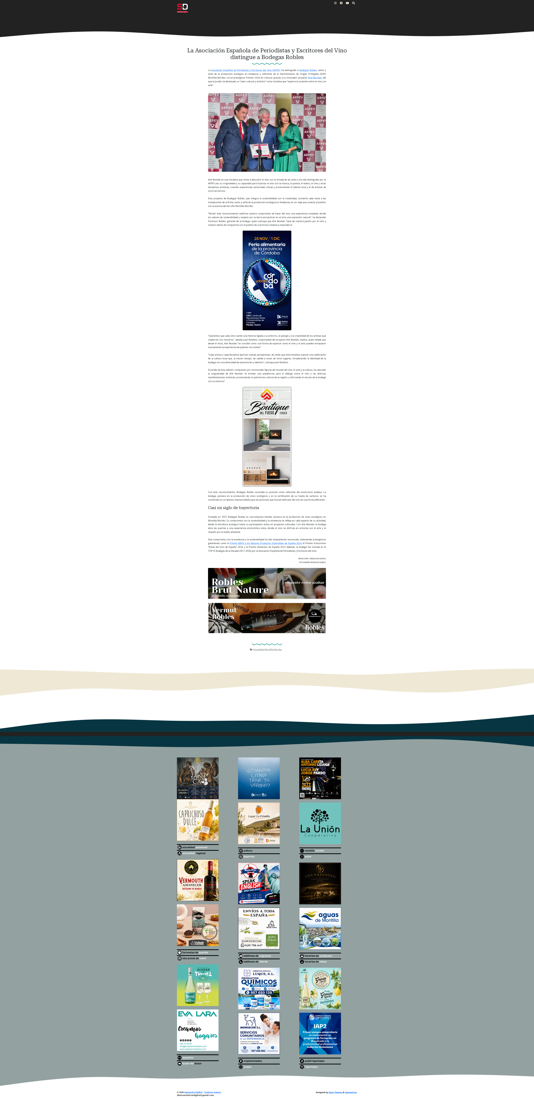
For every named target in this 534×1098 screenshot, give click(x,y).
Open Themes (335, 1092)
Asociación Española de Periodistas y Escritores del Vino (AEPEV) (245, 70)
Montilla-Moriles (273, 649)
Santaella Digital (193, 1092)
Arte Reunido (315, 77)
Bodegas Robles (308, 70)
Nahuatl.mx (351, 1092)
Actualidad (259, 649)
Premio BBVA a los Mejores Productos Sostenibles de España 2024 (265, 543)
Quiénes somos (212, 1092)
